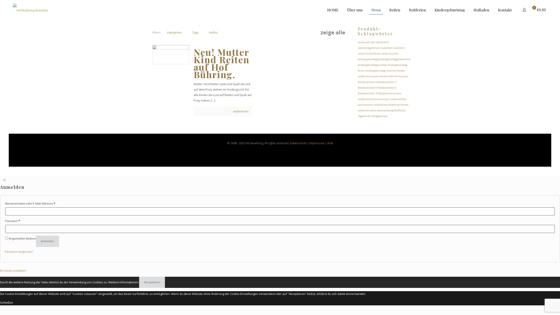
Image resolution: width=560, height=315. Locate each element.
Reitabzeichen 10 (368, 93)
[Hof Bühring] (30, 10)
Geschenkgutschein (369, 47)
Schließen (6, 302)
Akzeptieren (152, 282)
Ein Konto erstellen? (13, 271)
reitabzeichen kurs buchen (373, 99)
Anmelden (47, 241)
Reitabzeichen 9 (386, 87)
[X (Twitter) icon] (280, 150)
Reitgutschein (380, 116)
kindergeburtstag (367, 59)
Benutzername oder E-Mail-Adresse (30, 203)
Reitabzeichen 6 (367, 82)
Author (213, 32)
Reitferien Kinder (398, 104)
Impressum (317, 143)
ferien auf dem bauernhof (373, 42)
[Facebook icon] (275, 150)
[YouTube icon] (284, 150)
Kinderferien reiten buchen (382, 53)
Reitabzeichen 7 (386, 82)
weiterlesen (241, 111)
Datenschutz (298, 143)
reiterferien (381, 104)
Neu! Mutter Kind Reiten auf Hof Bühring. (221, 63)
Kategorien (174, 32)
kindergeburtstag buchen (372, 64)
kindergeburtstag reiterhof (381, 70)
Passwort (12, 221)
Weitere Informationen (123, 282)
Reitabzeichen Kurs (390, 93)
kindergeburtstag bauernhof (394, 59)
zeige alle (332, 32)
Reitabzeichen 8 (367, 87)
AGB (330, 143)
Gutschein (386, 47)
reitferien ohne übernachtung (375, 110)
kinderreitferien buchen (394, 76)
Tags (195, 32)
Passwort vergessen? (19, 252)
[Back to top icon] (539, 306)
